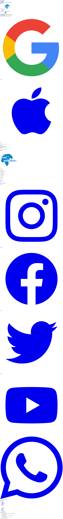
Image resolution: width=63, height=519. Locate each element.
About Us (9, 11)
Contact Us (3, 508)
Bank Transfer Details (4, 514)
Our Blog (3, 510)
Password (1, 146)
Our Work (3, 505)
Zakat (3, 11)
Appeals (2, 502)
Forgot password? (4, 146)
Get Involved (6, 11)
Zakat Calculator (3, 503)
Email (0, 145)
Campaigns (1, 11)
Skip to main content (2, 0)
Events (4, 11)
